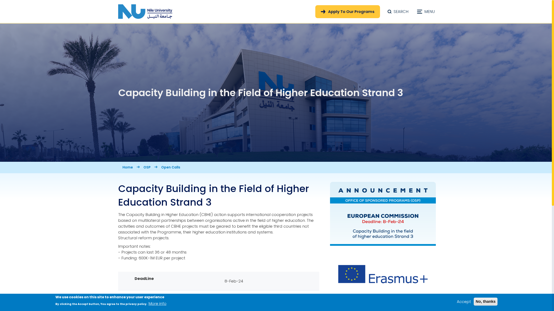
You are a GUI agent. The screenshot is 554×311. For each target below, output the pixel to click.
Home (127, 167)
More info (157, 303)
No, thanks (486, 301)
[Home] (145, 11)
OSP (147, 167)
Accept (464, 301)
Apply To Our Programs (351, 11)
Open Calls (170, 167)
